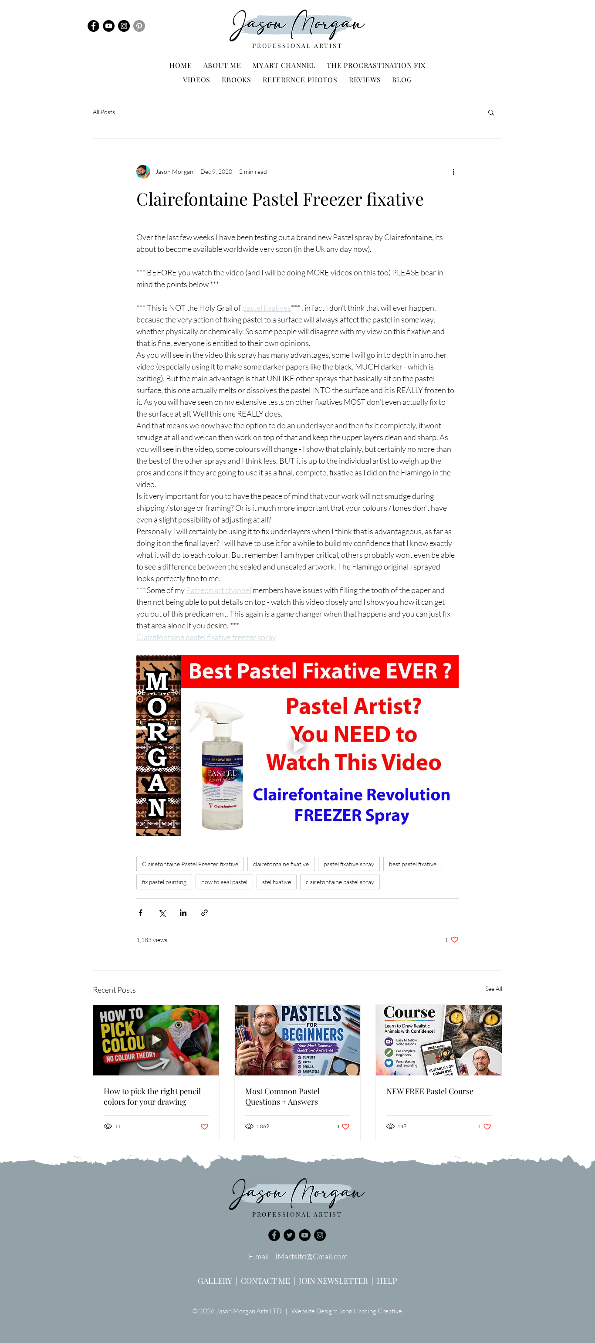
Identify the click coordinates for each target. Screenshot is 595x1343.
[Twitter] (289, 1235)
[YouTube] (109, 26)
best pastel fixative (412, 864)
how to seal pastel (224, 881)
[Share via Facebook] (140, 913)
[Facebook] (93, 26)
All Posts (104, 111)
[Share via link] (204, 913)
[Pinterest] (139, 26)
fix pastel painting (164, 881)
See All (493, 988)
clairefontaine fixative (281, 864)
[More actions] (453, 171)
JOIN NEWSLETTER (333, 1280)
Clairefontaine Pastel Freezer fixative (190, 864)
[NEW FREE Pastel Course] (439, 1040)
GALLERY (215, 1280)
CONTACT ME (265, 1280)
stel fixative (276, 881)
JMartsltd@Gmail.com (311, 1256)
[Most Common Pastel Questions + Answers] (298, 1040)
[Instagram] (124, 26)
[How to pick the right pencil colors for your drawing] (156, 1040)
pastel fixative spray (349, 864)
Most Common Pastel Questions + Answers (282, 1096)
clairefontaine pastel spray (340, 881)
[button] (491, 112)
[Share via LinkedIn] (183, 913)
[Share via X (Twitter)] (162, 913)
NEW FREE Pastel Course (429, 1091)
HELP (387, 1280)
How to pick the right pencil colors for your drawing (152, 1096)
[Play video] (297, 745)
